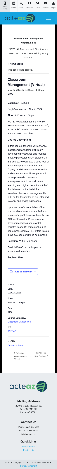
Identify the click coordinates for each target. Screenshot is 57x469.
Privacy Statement (28, 466)
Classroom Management (19, 321)
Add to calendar (23, 271)
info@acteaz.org (28, 434)
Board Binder (28, 446)
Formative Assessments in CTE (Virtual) (22, 356)
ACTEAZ (12, 331)
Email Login (28, 450)
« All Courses (15, 63)
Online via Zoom (15, 345)
